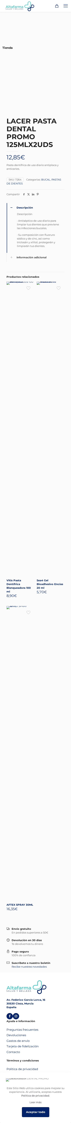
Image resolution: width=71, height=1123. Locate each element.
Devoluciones (16, 1035)
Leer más (35, 1102)
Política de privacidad (22, 1069)
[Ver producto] (29, 286)
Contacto (13, 1052)
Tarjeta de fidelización (23, 1046)
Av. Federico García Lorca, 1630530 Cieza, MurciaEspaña (26, 1003)
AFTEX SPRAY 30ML (20, 904)
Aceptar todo (35, 1112)
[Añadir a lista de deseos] (29, 291)
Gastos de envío (18, 1041)
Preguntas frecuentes (22, 1029)
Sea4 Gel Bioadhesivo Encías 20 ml (50, 584)
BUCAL (45, 179)
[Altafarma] (20, 6)
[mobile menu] (65, 6)
